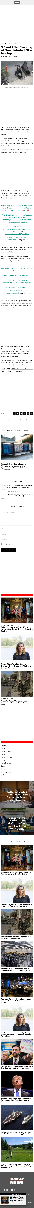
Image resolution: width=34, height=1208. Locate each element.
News (3, 760)
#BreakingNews (7, 205)
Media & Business (6, 757)
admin (5, 56)
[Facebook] (14, 413)
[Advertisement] (17, 22)
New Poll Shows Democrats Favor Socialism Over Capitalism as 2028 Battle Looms (17, 1067)
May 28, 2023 (24, 239)
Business (3, 745)
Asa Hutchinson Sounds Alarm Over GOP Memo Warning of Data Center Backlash (15, 969)
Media (3, 754)
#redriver (24, 280)
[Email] (31, 413)
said (23, 141)
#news (15, 282)
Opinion (3, 766)
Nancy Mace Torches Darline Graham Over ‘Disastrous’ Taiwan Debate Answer (16, 666)
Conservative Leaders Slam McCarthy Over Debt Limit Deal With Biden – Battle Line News (16, 487)
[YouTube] (12, 1190)
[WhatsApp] (15, 1190)
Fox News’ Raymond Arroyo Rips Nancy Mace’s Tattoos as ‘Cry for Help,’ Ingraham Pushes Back (16, 1034)
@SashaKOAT (26, 229)
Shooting (23, 420)
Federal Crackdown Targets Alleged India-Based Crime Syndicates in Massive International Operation (16, 467)
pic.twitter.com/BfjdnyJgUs (17, 287)
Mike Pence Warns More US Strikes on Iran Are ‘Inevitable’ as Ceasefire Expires (17, 629)
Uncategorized (6, 772)
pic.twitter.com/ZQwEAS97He (17, 234)
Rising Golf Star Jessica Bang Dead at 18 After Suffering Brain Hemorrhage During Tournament (16, 1166)
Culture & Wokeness (9, 43)
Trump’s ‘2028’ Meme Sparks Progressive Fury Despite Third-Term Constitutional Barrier (16, 1100)
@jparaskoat (15, 229)
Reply (2, 498)
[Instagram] (7, 1190)
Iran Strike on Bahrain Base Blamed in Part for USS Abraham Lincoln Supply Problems (16, 1133)
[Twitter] (21, 413)
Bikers (9, 420)
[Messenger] (17, 413)
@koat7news (15, 231)
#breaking (7, 282)
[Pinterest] (24, 413)
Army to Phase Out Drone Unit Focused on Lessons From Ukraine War (15, 703)
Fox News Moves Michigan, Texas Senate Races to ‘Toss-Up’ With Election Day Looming (16, 1000)
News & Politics (6, 763)
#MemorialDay (14, 222)
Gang (16, 420)
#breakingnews (24, 282)
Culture (3, 748)
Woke (3, 775)
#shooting (17, 285)
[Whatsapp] (28, 413)
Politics (3, 769)
